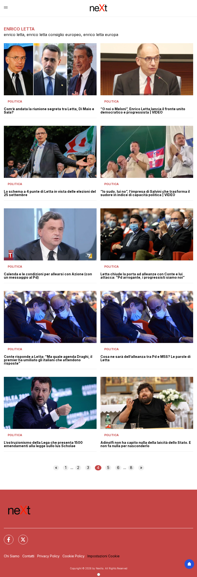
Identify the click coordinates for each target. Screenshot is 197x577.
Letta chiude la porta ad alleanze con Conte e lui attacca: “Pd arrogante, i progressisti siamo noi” (142, 275)
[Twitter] (20, 537)
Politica (15, 101)
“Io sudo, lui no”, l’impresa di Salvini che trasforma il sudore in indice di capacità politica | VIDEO (145, 193)
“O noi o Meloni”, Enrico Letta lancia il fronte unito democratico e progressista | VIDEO (142, 110)
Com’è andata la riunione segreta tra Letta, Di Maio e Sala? (49, 110)
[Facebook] (6, 537)
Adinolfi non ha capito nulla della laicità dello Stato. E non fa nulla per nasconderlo (145, 444)
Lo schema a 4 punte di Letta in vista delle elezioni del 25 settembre (50, 193)
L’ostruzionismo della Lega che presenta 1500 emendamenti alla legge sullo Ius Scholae (43, 444)
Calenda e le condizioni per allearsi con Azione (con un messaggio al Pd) (48, 275)
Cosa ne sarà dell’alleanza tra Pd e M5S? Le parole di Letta (145, 358)
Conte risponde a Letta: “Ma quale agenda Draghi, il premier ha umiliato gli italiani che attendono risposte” (48, 360)
